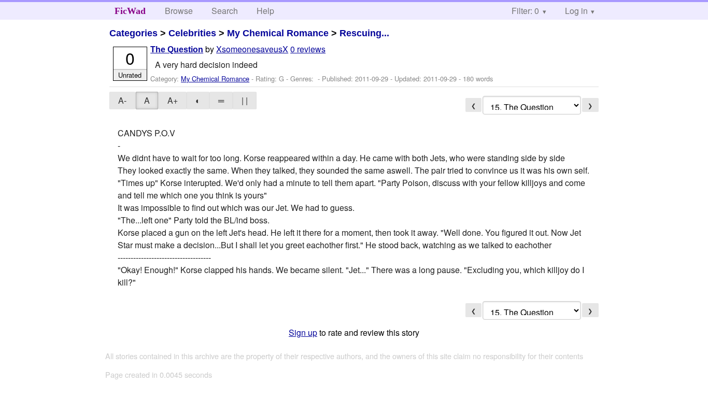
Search (224, 11)
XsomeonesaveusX (252, 49)
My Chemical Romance (278, 33)
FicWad (130, 11)
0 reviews (307, 49)
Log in (576, 11)
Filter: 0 (525, 11)
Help (265, 11)
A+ (172, 100)
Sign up (303, 332)
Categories (133, 33)
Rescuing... (364, 33)
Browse (179, 11)
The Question (176, 49)
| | (245, 100)
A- (122, 100)
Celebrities (192, 33)
